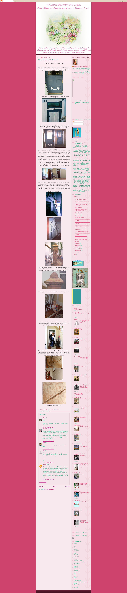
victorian (75, 185)
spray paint (83, 179)
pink (87, 171)
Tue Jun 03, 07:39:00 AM (48, 462)
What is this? (76, 302)
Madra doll (87, 165)
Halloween (82, 163)
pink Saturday (78, 172)
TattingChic (76, 482)
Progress (81, 435)
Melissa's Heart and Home (79, 312)
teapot (83, 180)
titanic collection (77, 181)
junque (78, 164)
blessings (45, 464)
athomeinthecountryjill (78, 509)
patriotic (80, 171)
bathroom (84, 149)
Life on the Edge (46, 428)
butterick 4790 (82, 152)
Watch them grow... (78, 214)
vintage (81, 185)
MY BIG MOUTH (77, 397)
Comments (76, 124)
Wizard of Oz (86, 190)
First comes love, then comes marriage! (82, 203)
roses (82, 175)
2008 (75, 196)
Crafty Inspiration (83, 408)
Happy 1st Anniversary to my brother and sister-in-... (82, 225)
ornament (83, 169)
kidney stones (84, 164)
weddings (81, 189)
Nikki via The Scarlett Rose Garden (81, 66)
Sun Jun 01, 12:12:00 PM (48, 427)
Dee (84, 156)
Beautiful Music (83, 417)
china (89, 154)
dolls (87, 156)
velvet (87, 183)
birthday (81, 151)
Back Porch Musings (78, 472)
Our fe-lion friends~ (79, 207)
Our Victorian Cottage (78, 444)
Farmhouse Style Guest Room (84, 427)
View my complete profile (79, 77)
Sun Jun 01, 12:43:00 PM (48, 441)
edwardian (86, 157)
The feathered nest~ (79, 215)
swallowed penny (77, 180)
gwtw (78, 163)
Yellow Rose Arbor (77, 328)
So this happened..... (83, 366)
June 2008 (77, 241)
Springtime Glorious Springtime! (83, 339)
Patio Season (82, 474)
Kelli (44, 442)
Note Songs (76, 319)
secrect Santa (76, 177)
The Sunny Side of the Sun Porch (80, 374)
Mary (44, 418)
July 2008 (77, 243)
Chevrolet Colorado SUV (78, 309)
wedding (82, 187)
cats (81, 154)
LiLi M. (75, 519)
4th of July (85, 146)
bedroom (75, 151)
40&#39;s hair (78, 146)
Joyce (75, 164)
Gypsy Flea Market (77, 347)
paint (87, 169)
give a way (76, 160)
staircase (48, 411)
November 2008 (78, 250)
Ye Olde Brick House (78, 434)
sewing (82, 177)
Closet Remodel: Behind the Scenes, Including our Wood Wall (84, 466)
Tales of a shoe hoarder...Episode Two (82, 228)
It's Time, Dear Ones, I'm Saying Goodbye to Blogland (84, 321)
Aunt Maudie (84, 147)
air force (79, 147)
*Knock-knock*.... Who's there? (47, 60)
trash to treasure (82, 182)
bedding (85, 150)
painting (75, 171)
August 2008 (77, 245)
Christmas (77, 155)
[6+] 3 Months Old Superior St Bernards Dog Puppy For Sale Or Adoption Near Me (81, 315)
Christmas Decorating (84, 376)
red (77, 174)
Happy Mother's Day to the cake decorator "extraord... (81, 210)
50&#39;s (75, 147)
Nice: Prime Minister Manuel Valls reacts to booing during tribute (84, 386)
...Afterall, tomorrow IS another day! (82, 201)
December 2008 (78, 252)
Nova (75, 169)
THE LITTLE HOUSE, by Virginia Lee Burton (82, 219)
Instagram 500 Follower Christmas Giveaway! (84, 484)
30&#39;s (81, 145)
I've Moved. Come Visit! (78, 394)
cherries (85, 154)
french (78, 159)
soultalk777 (76, 308)
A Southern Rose (77, 491)
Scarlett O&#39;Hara (84, 176)
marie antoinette (78, 166)
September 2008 (78, 247)
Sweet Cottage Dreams (78, 425)
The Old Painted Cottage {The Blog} (81, 463)
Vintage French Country (84, 511)
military (82, 168)
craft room (80, 156)
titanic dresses (85, 181)
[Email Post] (59, 409)
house (42, 411)
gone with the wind (82, 161)
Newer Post (41, 486)
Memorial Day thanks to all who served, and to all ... (82, 222)
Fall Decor (81, 329)
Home (54, 486)
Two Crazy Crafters (78, 407)
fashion (74, 159)
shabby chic (87, 177)
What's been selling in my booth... (84, 493)
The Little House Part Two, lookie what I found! (82, 233)
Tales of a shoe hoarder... (79, 217)
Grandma (79, 162)
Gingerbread (86, 159)
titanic (87, 180)
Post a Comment (42, 482)
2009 (75, 254)
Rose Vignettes (77, 365)
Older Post (67, 486)
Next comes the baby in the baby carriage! (81, 205)
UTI (88, 182)
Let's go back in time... (79, 237)
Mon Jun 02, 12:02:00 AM (48, 449)
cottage (75, 156)
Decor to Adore (77, 356)
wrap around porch (81, 191)
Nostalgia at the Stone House (79, 416)
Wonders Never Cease (78, 393)
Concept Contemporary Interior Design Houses (84, 445)
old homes (79, 169)
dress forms (77, 157)
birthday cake (87, 151)
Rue (43, 450)
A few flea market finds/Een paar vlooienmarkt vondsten (84, 521)
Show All (89, 529)
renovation (45, 411)
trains (75, 182)
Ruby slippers (86, 175)
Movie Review (82, 455)
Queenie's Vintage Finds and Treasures (79, 453)
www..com (78, 260)
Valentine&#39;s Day (80, 183)
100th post (77, 145)
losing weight (81, 165)
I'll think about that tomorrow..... (81, 199)
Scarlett (75, 176)
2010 (75, 256)
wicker (80, 190)
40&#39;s (86, 145)
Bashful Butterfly (83, 501)
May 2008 (77, 198)
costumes (85, 155)
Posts (75, 121)
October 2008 (77, 248)
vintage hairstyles (84, 186)
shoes (75, 179)
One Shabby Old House (78, 337)
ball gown (79, 149)
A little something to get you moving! (82, 231)
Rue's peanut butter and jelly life (80, 384)
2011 (75, 258)
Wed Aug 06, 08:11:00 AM (48, 479)
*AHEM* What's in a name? (80, 229)
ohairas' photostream (79, 263)
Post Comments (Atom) (49, 489)
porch (85, 172)
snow (79, 179)
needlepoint (87, 168)
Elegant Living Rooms (84, 398)
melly (78, 168)
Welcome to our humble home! (81, 236)
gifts (81, 159)
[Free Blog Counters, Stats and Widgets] (73, 538)
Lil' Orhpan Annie (78, 212)
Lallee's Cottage (77, 500)
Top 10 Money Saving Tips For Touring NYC (84, 358)
